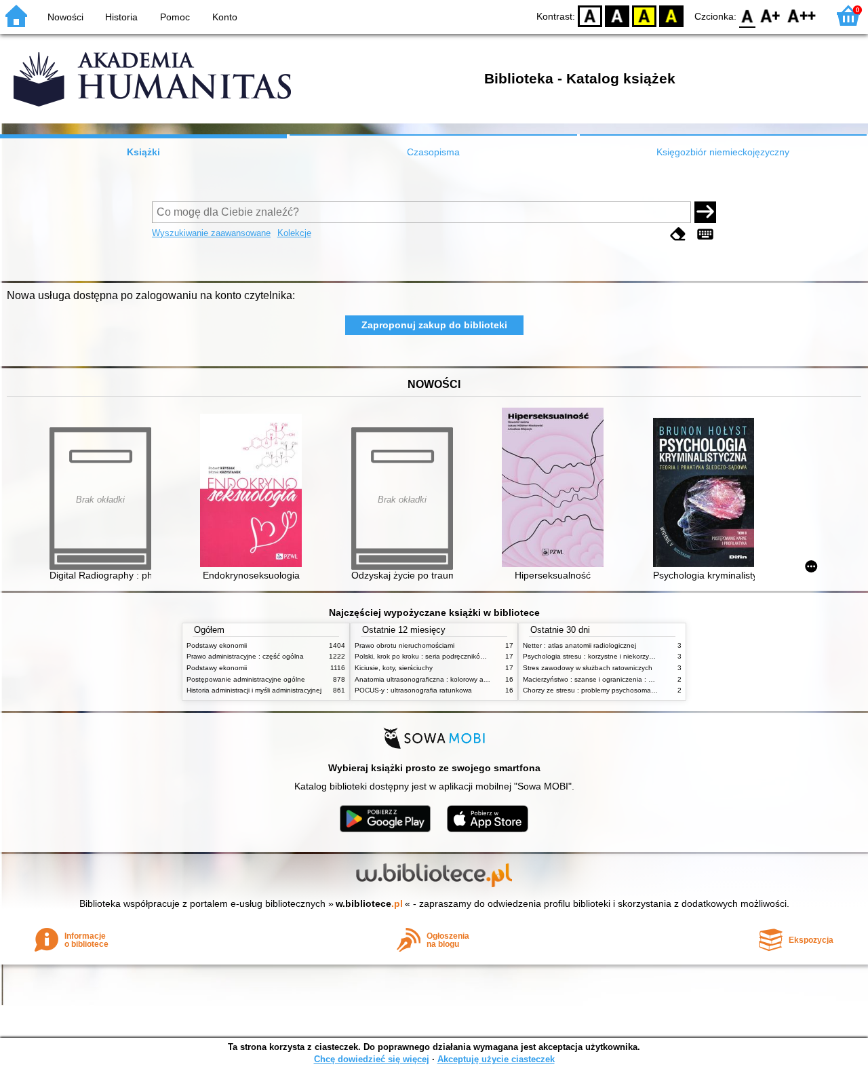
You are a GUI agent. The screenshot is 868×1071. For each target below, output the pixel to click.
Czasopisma (433, 152)
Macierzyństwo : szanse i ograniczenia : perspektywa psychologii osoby (634, 679)
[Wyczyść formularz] (678, 234)
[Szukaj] (705, 212)
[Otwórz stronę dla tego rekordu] (254, 492)
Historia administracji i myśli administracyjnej (253, 690)
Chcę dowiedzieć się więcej (371, 1059)
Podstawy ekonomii (216, 645)
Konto (224, 17)
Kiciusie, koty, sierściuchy (394, 667)
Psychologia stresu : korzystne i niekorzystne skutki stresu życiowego (630, 656)
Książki (143, 152)
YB (644, 15)
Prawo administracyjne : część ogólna (245, 656)
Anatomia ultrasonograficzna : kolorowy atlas (424, 679)
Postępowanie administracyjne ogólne (245, 679)
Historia (121, 17)
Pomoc (175, 17)
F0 (747, 15)
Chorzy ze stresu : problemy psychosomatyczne (597, 690)
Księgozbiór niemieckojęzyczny (722, 152)
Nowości (65, 17)
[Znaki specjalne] (705, 234)
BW (617, 15)
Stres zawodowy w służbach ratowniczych (587, 667)
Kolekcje (294, 233)
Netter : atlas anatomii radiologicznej (579, 645)
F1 (770, 15)
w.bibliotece (369, 903)
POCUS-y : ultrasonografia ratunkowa (413, 690)
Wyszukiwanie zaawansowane (211, 233)
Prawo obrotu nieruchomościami (404, 645)
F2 (801, 15)
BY (671, 15)
